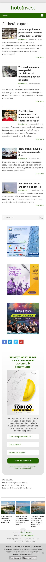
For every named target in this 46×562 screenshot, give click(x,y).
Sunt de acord (15, 558)
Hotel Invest (23, 7)
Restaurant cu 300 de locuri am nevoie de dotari (30, 152)
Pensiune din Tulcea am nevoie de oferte (29, 185)
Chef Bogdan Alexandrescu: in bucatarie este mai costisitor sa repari (28, 116)
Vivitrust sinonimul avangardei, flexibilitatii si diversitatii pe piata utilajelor (29, 73)
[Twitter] (16, 342)
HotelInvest (22, 39)
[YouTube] (21, 342)
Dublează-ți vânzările (24, 542)
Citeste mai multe (30, 558)
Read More (40, 57)
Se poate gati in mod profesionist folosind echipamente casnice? (30, 32)
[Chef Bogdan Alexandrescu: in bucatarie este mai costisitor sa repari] (9, 115)
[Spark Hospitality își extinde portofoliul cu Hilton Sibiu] (8, 507)
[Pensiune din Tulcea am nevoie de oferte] (9, 187)
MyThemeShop (27, 536)
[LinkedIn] (10, 342)
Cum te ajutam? (32, 539)
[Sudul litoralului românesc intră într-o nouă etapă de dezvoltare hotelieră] (23, 507)
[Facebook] (4, 342)
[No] (43, 553)
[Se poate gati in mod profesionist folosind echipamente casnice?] (9, 33)
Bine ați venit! (14, 539)
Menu (5, 15)
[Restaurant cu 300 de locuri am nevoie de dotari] (9, 153)
